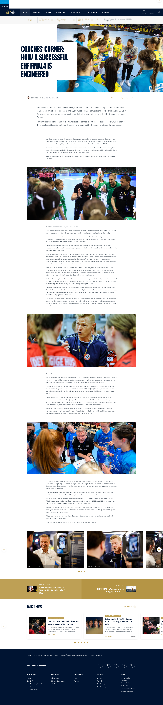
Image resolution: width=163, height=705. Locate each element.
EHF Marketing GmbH (34, 684)
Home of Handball (30, 20)
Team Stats (75, 12)
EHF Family (101, 684)
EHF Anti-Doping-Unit (57, 681)
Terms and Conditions (128, 689)
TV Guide (100, 681)
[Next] (159, 549)
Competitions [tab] (5, 6)
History (105, 12)
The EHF (30, 681)
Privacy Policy (125, 683)
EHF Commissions (33, 687)
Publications (54, 678)
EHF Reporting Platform (125, 679)
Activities (53, 684)
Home (29, 655)
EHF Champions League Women (61, 20)
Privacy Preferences (127, 692)
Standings (60, 12)
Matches (36, 12)
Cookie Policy (125, 686)
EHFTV (99, 678)
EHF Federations (32, 690)
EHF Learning (101, 687)
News (25, 12)
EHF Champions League (44, 20)
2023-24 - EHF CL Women (83, 20)
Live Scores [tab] (4, 2)
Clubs (48, 12)
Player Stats (91, 12)
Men (75, 678)
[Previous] (3, 549)
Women (76, 681)
